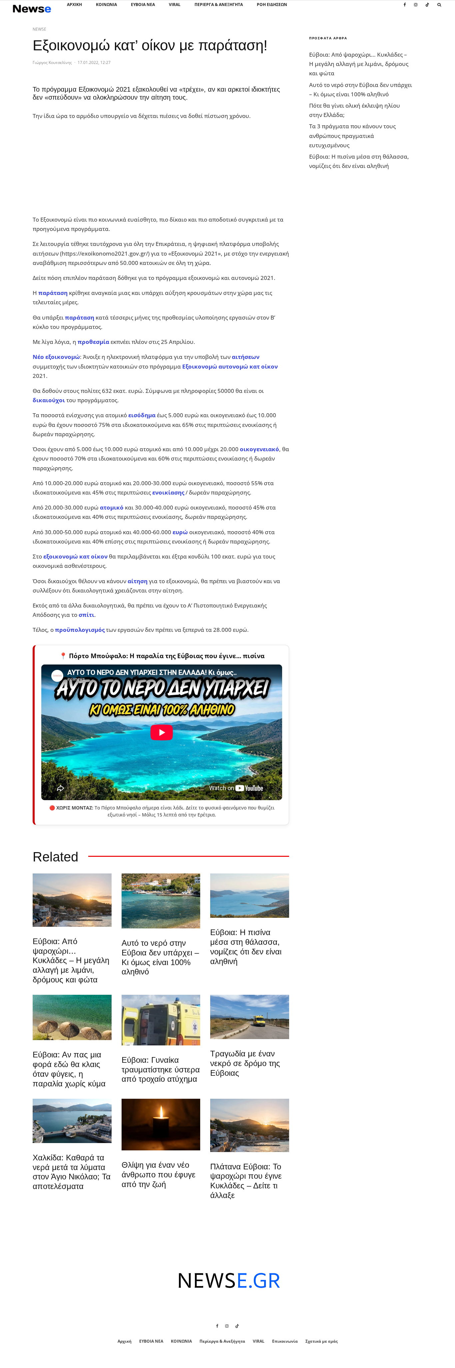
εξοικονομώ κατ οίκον (75, 556)
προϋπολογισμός (80, 630)
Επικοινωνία (285, 1341)
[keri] (161, 1125)
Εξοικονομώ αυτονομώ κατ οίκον (230, 366)
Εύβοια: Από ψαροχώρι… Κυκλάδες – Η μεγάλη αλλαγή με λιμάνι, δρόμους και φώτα (71, 960)
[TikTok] (427, 8)
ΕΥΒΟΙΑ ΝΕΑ (143, 4)
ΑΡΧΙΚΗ (74, 4)
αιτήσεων (245, 357)
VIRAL (175, 4)
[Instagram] (415, 8)
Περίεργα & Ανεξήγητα (219, 4)
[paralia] (249, 895)
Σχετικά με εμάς (321, 1341)
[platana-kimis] (72, 900)
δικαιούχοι (49, 400)
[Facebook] (405, 8)
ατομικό (112, 507)
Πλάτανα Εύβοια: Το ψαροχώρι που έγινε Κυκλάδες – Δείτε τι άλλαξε (246, 1181)
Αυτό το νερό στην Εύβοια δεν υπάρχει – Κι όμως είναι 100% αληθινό (160, 957)
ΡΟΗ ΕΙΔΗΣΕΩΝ (272, 4)
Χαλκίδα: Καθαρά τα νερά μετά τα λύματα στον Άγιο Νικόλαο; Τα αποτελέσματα (72, 1172)
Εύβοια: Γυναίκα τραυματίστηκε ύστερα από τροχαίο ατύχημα (161, 1069)
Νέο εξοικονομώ (56, 357)
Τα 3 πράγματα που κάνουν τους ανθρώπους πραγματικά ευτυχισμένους (352, 135)
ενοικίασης (168, 492)
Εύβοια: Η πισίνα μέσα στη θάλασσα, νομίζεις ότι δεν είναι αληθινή (245, 946)
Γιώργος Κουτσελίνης (52, 62)
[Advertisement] (83, 168)
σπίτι (86, 615)
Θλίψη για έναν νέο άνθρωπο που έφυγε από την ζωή (159, 1174)
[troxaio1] (249, 1017)
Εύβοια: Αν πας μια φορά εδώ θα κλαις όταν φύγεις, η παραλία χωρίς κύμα (69, 1069)
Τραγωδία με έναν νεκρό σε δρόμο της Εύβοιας (245, 1063)
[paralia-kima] (161, 900)
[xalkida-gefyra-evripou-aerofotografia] (72, 1121)
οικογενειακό (259, 449)
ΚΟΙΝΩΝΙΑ (106, 4)
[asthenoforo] (161, 1020)
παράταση (53, 293)
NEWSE (39, 29)
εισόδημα (142, 415)
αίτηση (138, 581)
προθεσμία (93, 342)
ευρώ (180, 532)
